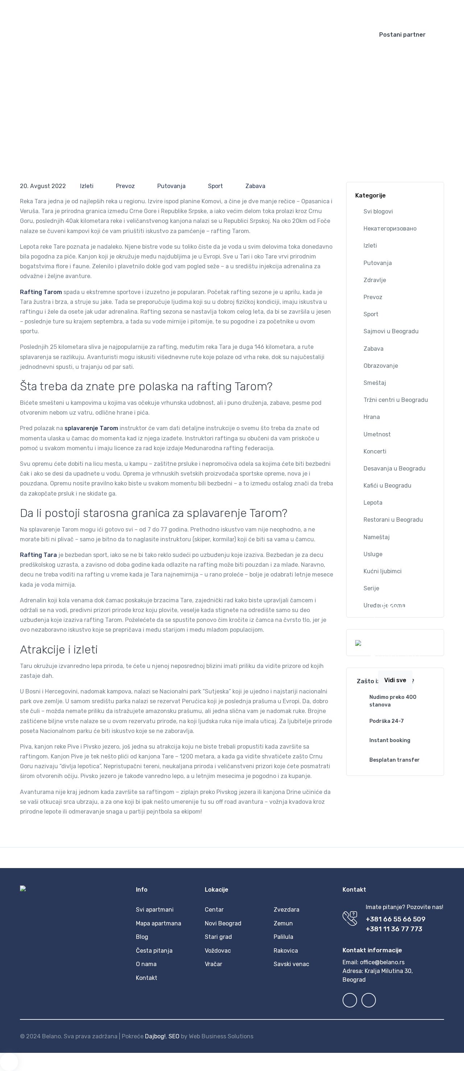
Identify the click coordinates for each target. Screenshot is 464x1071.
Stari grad (218, 936)
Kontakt (316, 34)
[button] (271, 10)
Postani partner (402, 34)
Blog (208, 34)
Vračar (213, 964)
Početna (118, 34)
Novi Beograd (223, 923)
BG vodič (232, 34)
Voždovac (218, 950)
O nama (146, 964)
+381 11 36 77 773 (394, 929)
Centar (214, 909)
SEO (174, 1036)
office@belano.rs (382, 962)
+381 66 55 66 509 (396, 919)
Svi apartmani (155, 909)
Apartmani (151, 34)
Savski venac (291, 964)
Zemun (283, 923)
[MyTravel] (58, 35)
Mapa (188, 34)
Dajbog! (155, 1036)
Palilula (283, 936)
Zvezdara (286, 909)
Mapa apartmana (158, 923)
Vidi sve (395, 680)
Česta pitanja (278, 34)
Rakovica (286, 950)
